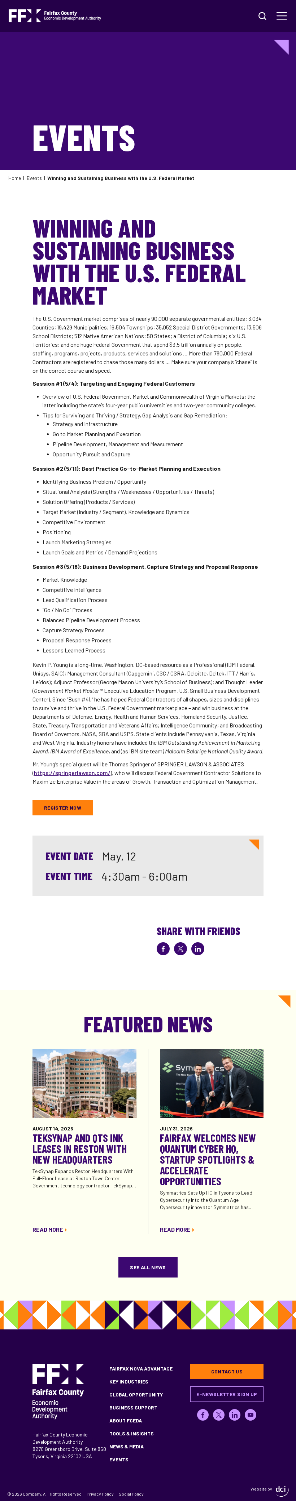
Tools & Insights (131, 1433)
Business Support (133, 1407)
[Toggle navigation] (282, 15)
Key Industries (128, 1381)
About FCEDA (125, 1420)
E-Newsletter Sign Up (226, 1394)
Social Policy (131, 1493)
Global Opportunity (136, 1394)
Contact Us (227, 1371)
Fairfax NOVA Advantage (141, 1368)
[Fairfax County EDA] (55, 15)
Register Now (62, 808)
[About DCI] (282, 1491)
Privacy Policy (100, 1493)
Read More (47, 1229)
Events (34, 178)
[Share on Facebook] (163, 949)
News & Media (126, 1446)
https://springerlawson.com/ (72, 772)
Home (14, 178)
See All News (148, 1267)
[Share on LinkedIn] (198, 949)
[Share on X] (180, 949)
